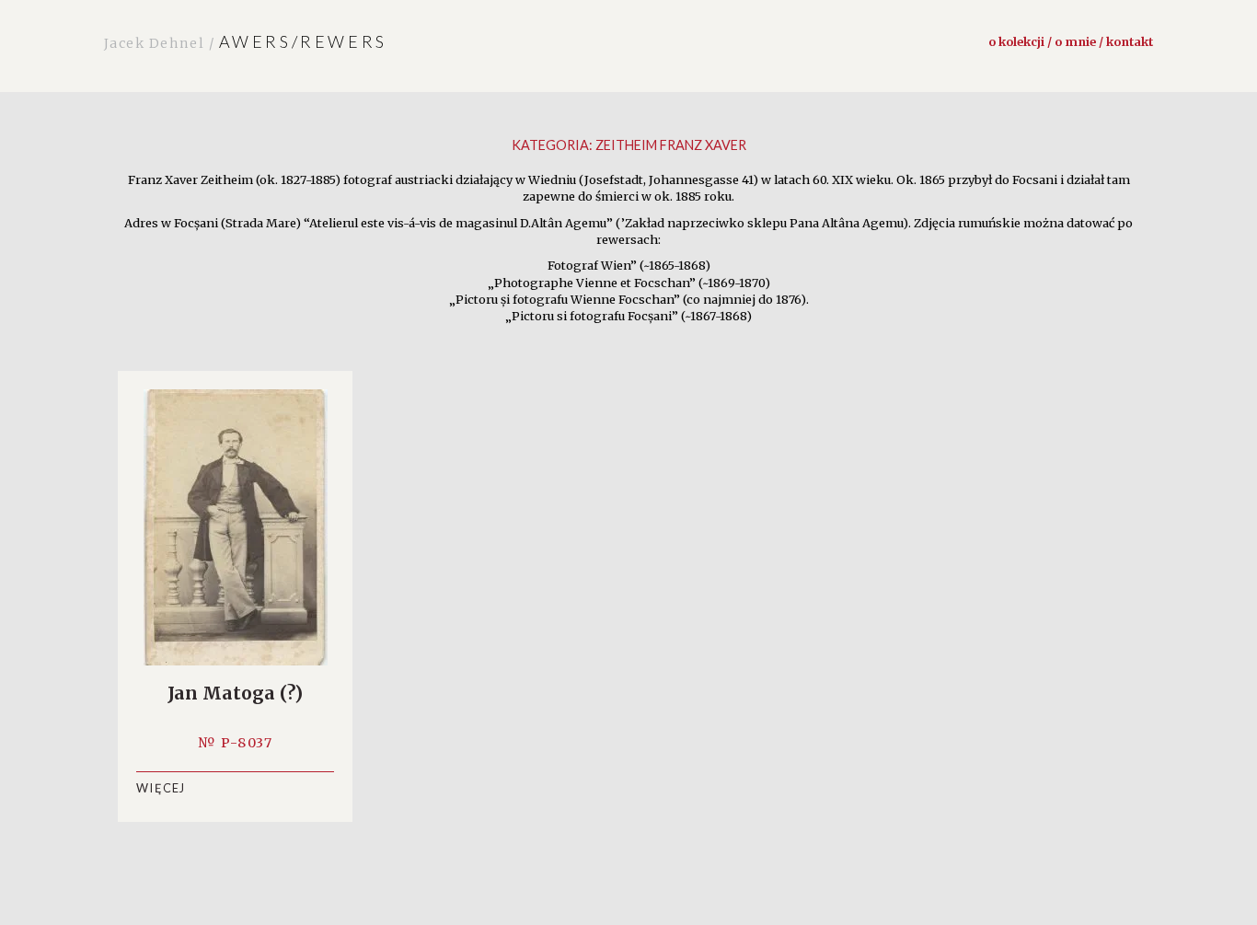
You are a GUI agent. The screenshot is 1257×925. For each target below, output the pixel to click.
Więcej (161, 787)
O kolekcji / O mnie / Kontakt (1070, 41)
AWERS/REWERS (245, 41)
